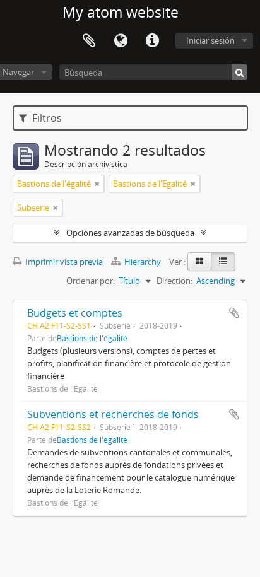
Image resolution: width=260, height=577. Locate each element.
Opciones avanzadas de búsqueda (130, 232)
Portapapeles (89, 41)
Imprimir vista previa (63, 261)
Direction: (174, 280)
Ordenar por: (90, 280)
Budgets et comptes (74, 313)
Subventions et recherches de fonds (113, 414)
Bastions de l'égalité (92, 338)
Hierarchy (142, 261)
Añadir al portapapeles (234, 312)
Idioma (120, 41)
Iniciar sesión (210, 40)
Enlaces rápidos (152, 41)
